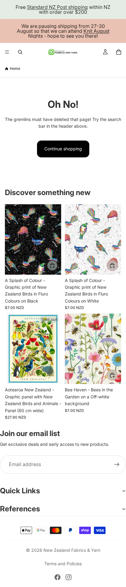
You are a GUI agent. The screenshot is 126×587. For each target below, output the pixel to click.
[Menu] (7, 52)
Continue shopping (63, 148)
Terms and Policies (63, 563)
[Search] (20, 52)
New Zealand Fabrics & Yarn (71, 550)
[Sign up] (116, 464)
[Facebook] (57, 577)
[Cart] (118, 52)
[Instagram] (68, 577)
